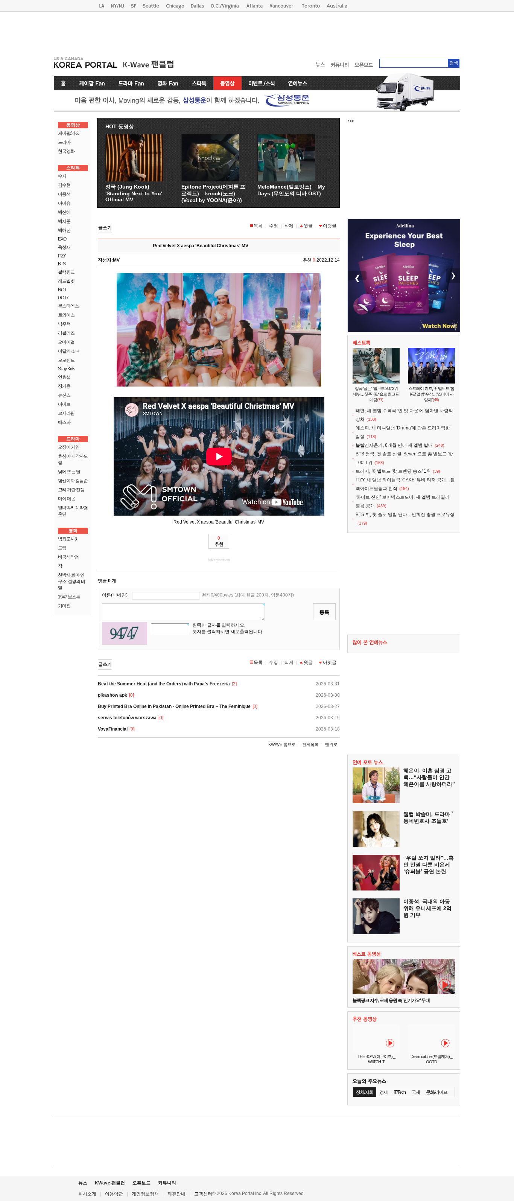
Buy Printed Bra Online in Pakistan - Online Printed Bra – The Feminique (174, 706)
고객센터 (203, 1193)
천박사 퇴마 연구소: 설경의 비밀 (71, 581)
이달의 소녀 (68, 351)
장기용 (64, 386)
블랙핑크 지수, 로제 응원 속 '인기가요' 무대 (391, 1000)
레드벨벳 (66, 281)
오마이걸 (66, 342)
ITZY (62, 256)
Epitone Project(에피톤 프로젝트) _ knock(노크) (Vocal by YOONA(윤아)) (213, 193)
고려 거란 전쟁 (71, 489)
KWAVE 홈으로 (282, 744)
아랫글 (329, 225)
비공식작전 (68, 557)
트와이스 (66, 315)
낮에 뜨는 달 (69, 471)
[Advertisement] (257, 32)
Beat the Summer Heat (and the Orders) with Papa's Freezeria (164, 684)
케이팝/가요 (68, 133)
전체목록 (310, 744)
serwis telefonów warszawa (127, 717)
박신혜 (64, 212)
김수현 (64, 185)
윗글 (308, 225)
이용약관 (114, 1193)
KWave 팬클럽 (110, 1183)
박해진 (64, 230)
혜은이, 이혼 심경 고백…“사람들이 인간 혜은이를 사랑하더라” (429, 777)
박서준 (64, 221)
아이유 (64, 203)
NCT (62, 289)
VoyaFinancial (113, 729)
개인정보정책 (145, 1193)
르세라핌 (66, 413)
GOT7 (63, 297)
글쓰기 (105, 227)
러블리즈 (66, 333)
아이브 (64, 404)
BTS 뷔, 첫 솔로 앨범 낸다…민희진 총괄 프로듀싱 (405, 514)
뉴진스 (64, 395)
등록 (324, 612)
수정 (273, 225)
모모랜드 (66, 360)
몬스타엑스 (68, 306)
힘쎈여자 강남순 (73, 480)
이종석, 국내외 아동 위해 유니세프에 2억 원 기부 (427, 908)
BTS (61, 263)
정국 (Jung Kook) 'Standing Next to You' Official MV (133, 193)
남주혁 (64, 324)
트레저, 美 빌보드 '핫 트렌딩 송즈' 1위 (393, 471)
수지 (62, 176)
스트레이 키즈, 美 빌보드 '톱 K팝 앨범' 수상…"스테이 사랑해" (431, 394)
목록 (258, 225)
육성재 (64, 247)
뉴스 (82, 1183)
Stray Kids (66, 368)
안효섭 (64, 377)
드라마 (64, 142)
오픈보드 (141, 1183)
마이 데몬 (66, 498)
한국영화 (66, 151)
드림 (62, 548)
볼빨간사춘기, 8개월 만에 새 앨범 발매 (394, 445)
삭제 (288, 225)
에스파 (64, 422)
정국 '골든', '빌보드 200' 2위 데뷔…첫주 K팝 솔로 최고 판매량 (376, 394)
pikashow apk (112, 695)
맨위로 (331, 744)
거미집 (64, 606)
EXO (62, 239)
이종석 (64, 194)
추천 (219, 541)
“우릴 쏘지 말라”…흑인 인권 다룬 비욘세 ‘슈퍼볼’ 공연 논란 (428, 864)
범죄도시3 (67, 539)
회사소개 (87, 1193)
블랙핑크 (66, 272)
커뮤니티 (167, 1183)
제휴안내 (176, 1193)
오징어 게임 (68, 447)
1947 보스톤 (69, 597)
